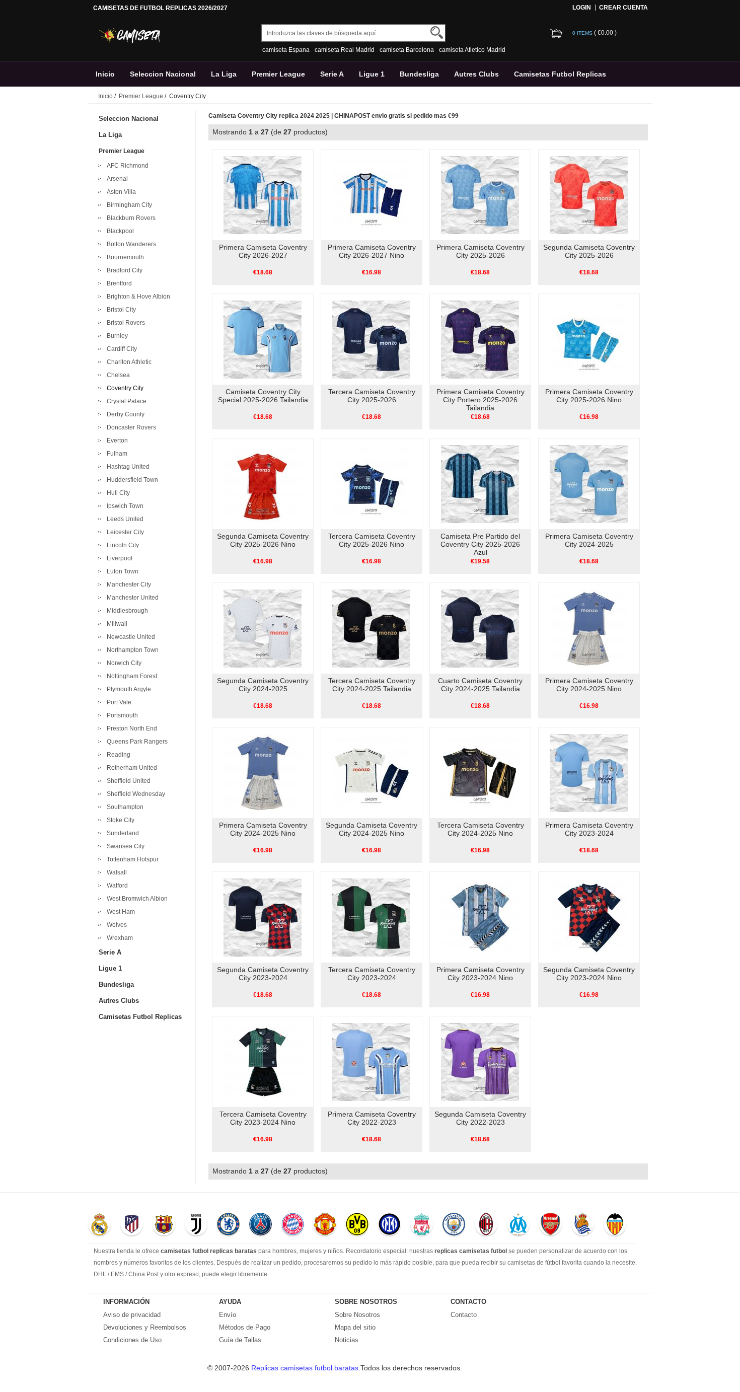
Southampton (123, 807)
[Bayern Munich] (292, 1225)
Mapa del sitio (355, 1327)
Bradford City (123, 270)
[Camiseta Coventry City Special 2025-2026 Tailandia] (263, 339)
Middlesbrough (126, 610)
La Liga (224, 74)
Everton (116, 440)
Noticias (346, 1340)
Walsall (115, 872)
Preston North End (130, 728)
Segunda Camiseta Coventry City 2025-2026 (589, 251)
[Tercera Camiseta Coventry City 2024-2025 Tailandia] (371, 628)
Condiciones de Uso (132, 1340)
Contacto (464, 1314)
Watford (116, 885)
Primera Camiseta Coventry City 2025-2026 (480, 251)
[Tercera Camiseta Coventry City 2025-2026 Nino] (371, 483)
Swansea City (124, 846)
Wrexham (118, 937)
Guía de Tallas (240, 1340)
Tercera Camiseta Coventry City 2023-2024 (371, 974)
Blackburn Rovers (130, 218)
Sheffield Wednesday (134, 793)
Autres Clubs (476, 74)
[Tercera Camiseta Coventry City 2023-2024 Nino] (263, 1061)
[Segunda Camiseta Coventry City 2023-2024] (263, 917)
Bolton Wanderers (130, 244)
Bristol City (120, 309)
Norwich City (122, 663)
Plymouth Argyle (127, 689)
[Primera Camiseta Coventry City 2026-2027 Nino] (371, 194)
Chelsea (117, 375)
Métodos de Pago (244, 1327)
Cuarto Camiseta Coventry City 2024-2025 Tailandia (480, 685)
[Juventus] (196, 1225)
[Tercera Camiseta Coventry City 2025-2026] (371, 339)
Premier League (278, 74)
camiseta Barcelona (407, 49)
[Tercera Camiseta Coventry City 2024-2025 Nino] (480, 772)
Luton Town (121, 571)
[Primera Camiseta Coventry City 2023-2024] (589, 772)
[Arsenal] (550, 1225)
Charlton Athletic (128, 361)
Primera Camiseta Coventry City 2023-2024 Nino (480, 974)
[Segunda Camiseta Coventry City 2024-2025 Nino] (371, 772)
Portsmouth (121, 715)
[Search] (436, 32)
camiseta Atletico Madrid (472, 49)
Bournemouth (124, 257)
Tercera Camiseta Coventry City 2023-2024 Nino (263, 1118)
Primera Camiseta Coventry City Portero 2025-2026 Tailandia (480, 400)
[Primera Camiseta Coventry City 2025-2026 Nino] (589, 339)
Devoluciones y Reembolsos (144, 1327)
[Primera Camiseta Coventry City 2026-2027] (263, 194)
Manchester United (131, 597)
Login (581, 7)
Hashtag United (127, 466)
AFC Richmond (126, 165)
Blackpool (119, 231)
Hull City (117, 492)
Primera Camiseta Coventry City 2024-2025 (589, 540)
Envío (227, 1314)
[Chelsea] (228, 1225)
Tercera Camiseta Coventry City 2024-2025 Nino (480, 829)
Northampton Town (131, 649)
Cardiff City (120, 348)
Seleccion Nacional (163, 74)
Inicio (105, 74)
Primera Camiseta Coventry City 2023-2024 (589, 829)
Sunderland (121, 833)
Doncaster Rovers (130, 427)
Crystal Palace (125, 401)
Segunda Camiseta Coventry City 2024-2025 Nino (371, 829)
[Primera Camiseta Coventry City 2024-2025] (589, 483)
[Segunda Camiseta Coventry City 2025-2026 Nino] (263, 483)
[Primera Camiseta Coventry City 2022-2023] (371, 1061)
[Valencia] (615, 1225)
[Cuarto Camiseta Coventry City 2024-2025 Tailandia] (480, 628)
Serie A (332, 74)
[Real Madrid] (99, 1225)
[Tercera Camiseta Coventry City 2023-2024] (371, 917)
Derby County (124, 414)
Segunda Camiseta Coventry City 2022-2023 (480, 1118)
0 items (583, 33)
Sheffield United (127, 780)
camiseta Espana (286, 49)
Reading (117, 754)
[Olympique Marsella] (518, 1225)
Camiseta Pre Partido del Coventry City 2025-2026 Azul (480, 544)
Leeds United (123, 519)
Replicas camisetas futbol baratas (304, 1368)
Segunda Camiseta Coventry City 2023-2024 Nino (589, 974)
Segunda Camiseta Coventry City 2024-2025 (263, 685)
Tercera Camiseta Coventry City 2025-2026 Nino (371, 540)
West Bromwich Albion (136, 898)
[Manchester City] (453, 1225)
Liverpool (118, 558)
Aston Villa (120, 191)
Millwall (115, 623)
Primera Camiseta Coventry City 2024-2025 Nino (589, 685)
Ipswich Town (123, 505)
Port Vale (117, 702)
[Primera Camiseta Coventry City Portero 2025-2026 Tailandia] (480, 339)
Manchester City (127, 584)
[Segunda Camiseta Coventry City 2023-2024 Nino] (589, 917)
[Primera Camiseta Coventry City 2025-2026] (480, 194)
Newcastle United (129, 636)
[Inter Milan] (389, 1225)
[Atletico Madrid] (131, 1225)
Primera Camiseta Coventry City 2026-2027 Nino (372, 251)
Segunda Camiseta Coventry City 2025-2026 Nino (263, 540)
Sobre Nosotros (357, 1314)
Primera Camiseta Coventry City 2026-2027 (263, 251)
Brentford (118, 283)
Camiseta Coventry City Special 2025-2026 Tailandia (263, 396)
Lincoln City (121, 545)
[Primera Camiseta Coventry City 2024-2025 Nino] (589, 628)
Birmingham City (128, 204)
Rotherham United (130, 767)
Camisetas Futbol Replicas (560, 74)
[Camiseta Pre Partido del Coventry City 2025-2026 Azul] (480, 483)
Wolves (115, 924)
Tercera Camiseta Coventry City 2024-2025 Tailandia (371, 685)
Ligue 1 (372, 74)
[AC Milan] (486, 1225)
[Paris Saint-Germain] (260, 1225)
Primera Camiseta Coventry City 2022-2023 (372, 1118)
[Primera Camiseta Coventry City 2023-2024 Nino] (480, 917)
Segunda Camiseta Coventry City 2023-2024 (263, 974)
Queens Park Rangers (136, 741)
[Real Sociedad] (582, 1225)
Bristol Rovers (124, 322)
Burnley (116, 335)
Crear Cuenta (623, 7)
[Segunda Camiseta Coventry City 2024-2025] (263, 628)
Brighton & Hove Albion (137, 296)
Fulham (115, 453)
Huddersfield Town (131, 479)
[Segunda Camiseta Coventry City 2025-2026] (589, 194)
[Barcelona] (164, 1225)
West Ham (119, 911)
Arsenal (116, 178)
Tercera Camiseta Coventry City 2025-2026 (371, 396)
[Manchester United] (325, 1225)
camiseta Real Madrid (345, 49)
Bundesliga (419, 74)
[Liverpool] (421, 1225)
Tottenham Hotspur (131, 859)
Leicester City (124, 532)
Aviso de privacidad (132, 1314)
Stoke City (119, 820)
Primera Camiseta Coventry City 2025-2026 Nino (589, 396)
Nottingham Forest (130, 676)
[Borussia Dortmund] (357, 1225)
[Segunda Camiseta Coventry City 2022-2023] (480, 1061)
